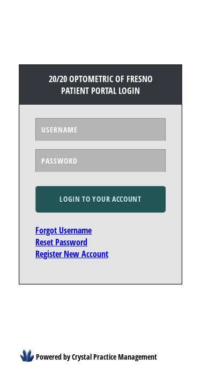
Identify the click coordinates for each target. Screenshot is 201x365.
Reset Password (61, 242)
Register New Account (71, 254)
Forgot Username (63, 230)
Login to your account (100, 199)
